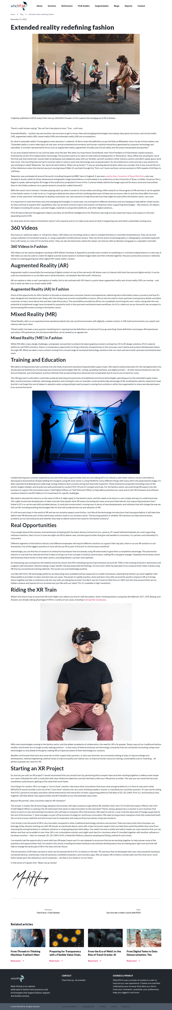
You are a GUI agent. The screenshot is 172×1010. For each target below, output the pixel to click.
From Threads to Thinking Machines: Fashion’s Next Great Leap (25, 955)
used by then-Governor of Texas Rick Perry (125, 176)
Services (52, 6)
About (39, 6)
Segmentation (102, 6)
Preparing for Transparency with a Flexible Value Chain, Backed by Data (65, 955)
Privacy (114, 1007)
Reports (128, 6)
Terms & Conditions (69, 1007)
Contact (141, 6)
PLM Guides (84, 6)
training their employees (95, 599)
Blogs (116, 6)
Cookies (103, 1007)
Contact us (126, 1007)
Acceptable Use (88, 1007)
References (67, 6)
